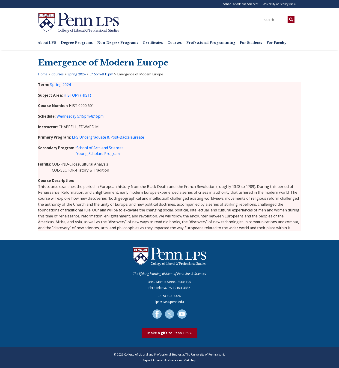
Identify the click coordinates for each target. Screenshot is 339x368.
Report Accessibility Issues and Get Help (169, 360)
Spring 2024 (77, 74)
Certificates (153, 43)
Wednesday (66, 116)
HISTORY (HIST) (77, 95)
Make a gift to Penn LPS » (169, 332)
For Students (251, 43)
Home (43, 74)
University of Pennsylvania (279, 4)
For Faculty (276, 43)
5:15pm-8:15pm (101, 74)
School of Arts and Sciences (240, 4)
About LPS (47, 43)
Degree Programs (77, 43)
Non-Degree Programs (117, 43)
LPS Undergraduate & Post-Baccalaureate (108, 137)
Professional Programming (210, 43)
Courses (174, 43)
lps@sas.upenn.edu (169, 302)
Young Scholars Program (98, 153)
